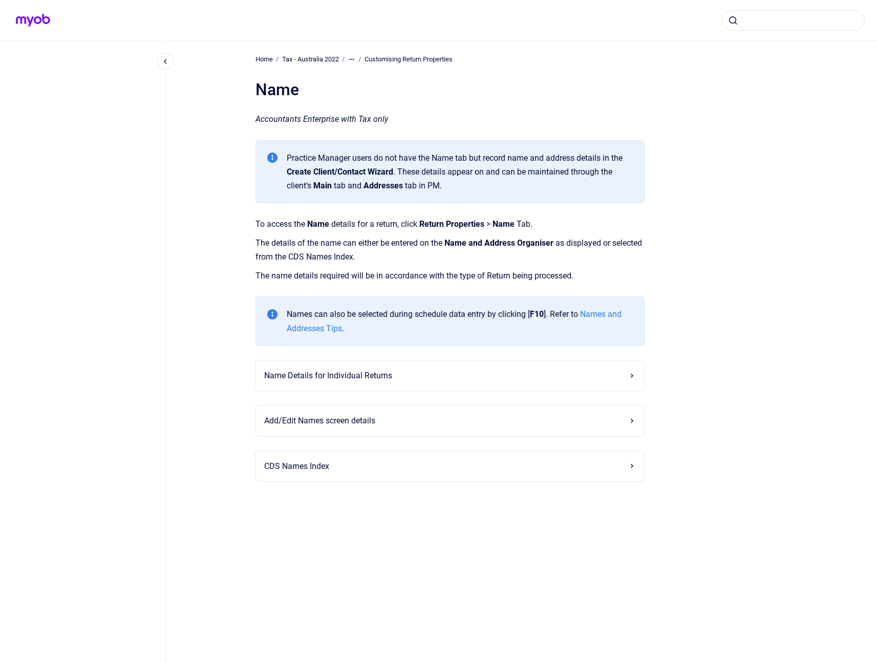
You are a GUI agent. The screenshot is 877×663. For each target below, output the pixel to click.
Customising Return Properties (409, 59)
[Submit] (733, 20)
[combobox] (793, 20)
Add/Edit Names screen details (319, 420)
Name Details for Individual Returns (328, 375)
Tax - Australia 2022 (310, 59)
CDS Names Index (296, 466)
